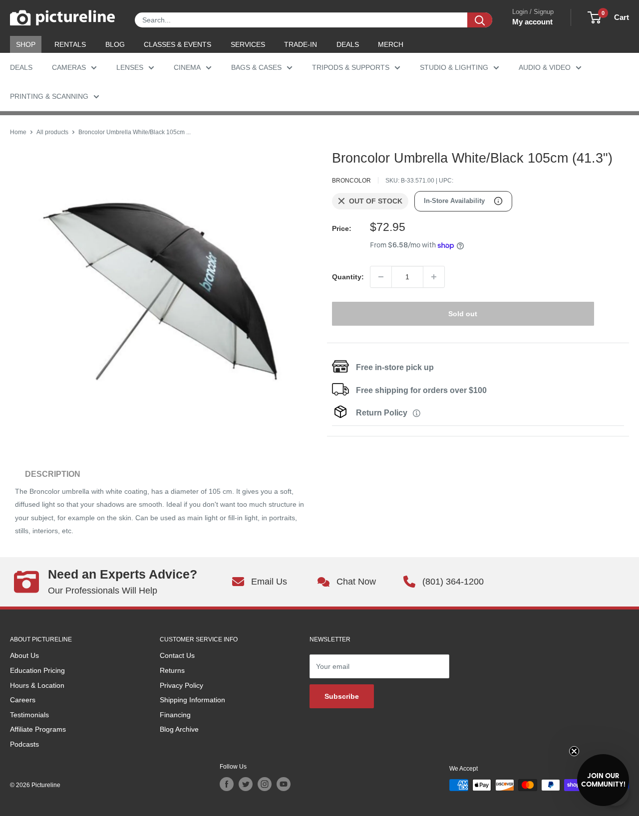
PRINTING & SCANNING (49, 96)
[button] (603, 780)
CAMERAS (69, 67)
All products (52, 132)
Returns (172, 670)
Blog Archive (179, 729)
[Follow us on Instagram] (265, 784)
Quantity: (348, 277)
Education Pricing (37, 670)
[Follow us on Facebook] (227, 784)
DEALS (347, 44)
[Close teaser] (574, 751)
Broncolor (351, 180)
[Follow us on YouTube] (284, 784)
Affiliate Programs (38, 729)
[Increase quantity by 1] (433, 276)
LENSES (129, 67)
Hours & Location (37, 685)
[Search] (479, 19)
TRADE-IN (300, 44)
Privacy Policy (181, 685)
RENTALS (70, 44)
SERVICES (248, 44)
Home (18, 132)
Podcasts (24, 744)
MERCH (390, 44)
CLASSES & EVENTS (177, 44)
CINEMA (187, 67)
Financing (175, 715)
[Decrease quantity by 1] (380, 276)
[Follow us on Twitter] (246, 784)
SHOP (25, 44)
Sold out (462, 314)
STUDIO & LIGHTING (454, 67)
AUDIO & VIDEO (545, 67)
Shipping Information (192, 700)
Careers (22, 700)
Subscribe (341, 696)
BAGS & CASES (256, 67)
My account (532, 21)
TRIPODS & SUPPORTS (350, 67)
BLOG (115, 44)
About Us (24, 655)
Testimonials (29, 715)
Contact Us (177, 655)
